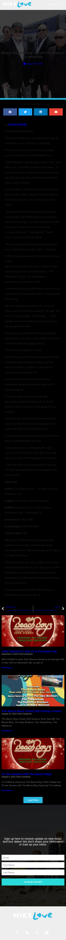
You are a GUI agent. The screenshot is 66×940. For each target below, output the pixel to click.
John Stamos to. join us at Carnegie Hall (29, 651)
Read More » (7, 668)
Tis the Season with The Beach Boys (27, 774)
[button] (10, 112)
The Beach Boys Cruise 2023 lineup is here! (31, 711)
